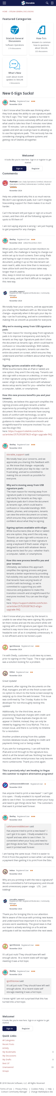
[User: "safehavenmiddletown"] (5, 785)
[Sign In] (52, 3)
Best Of (5, 1063)
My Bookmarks (28, 1052)
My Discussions (9, 1055)
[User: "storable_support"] (5, 293)
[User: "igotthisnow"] (5, 647)
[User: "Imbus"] (5, 673)
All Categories (8, 1040)
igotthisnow (15, 646)
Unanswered (28, 1067)
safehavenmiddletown (19, 784)
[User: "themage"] (5, 183)
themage (13, 181)
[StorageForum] (28, 3)
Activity (5, 1048)
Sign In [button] (19, 168)
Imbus (12, 672)
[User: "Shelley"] (5, 102)
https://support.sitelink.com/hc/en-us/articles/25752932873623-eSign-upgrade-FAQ (27, 433)
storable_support (17, 291)
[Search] (47, 3)
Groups (5, 1071)
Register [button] (36, 168)
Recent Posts (8, 1044)
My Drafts (28, 1059)
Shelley (13, 101)
